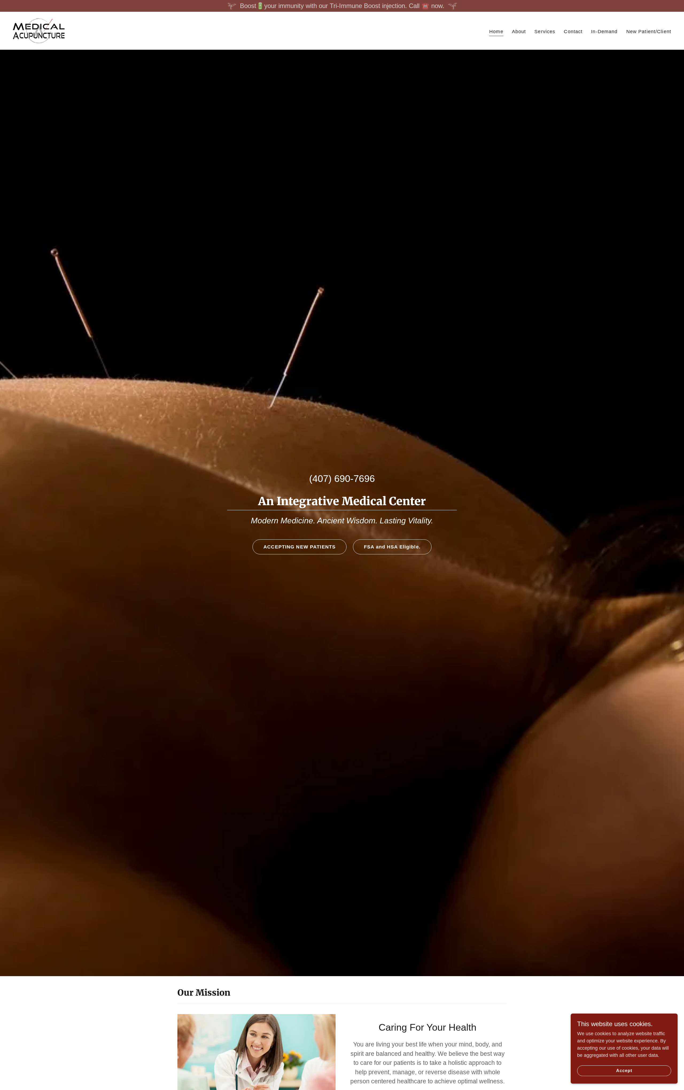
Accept (624, 1070)
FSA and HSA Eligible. (392, 547)
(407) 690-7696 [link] (342, 478)
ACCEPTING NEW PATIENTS (299, 547)
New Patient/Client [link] (648, 31)
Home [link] (496, 31)
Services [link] (544, 31)
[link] (39, 30)
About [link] (519, 31)
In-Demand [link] (604, 31)
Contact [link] (573, 31)
